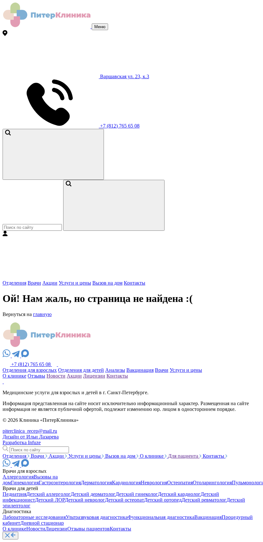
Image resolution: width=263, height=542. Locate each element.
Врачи (34, 283)
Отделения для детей (81, 370)
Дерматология (96, 482)
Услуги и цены (75, 283)
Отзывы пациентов (88, 528)
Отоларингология (212, 482)
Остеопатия (180, 482)
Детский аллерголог (48, 494)
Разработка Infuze (22, 442)
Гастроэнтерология (60, 482)
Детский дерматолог (93, 494)
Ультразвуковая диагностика (97, 517)
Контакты (134, 283)
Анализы (115, 370)
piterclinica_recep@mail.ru (30, 431)
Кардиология (126, 482)
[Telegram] (16, 355)
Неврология (154, 482)
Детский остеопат (124, 500)
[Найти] (114, 205)
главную (42, 314)
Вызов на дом (107, 283)
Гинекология (25, 482)
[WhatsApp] (7, 355)
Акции (49, 283)
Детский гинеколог (136, 494)
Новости (56, 376)
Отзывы (36, 376)
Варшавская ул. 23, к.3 (124, 76)
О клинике (14, 376)
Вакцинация (140, 370)
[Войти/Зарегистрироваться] (51, 277)
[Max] (25, 355)
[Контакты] (55, 364)
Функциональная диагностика (161, 517)
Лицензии (94, 376)
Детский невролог (85, 500)
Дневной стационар (42, 523)
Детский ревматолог (204, 500)
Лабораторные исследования (34, 517)
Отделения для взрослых (30, 370)
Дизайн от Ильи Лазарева (31, 436)
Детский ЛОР (50, 500)
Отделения (14, 283)
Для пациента (183, 456)
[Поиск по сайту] (53, 154)
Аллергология (18, 476)
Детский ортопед (163, 500)
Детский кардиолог (179, 494)
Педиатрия (14, 494)
